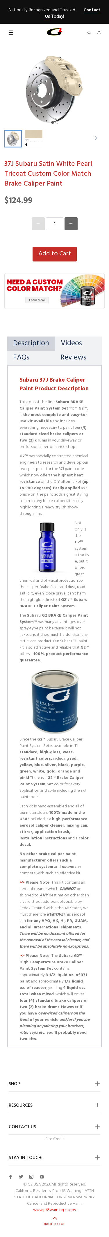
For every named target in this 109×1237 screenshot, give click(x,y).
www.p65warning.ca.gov (54, 1210)
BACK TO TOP (54, 1224)
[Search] (90, 33)
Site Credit (54, 1139)
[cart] (98, 33)
